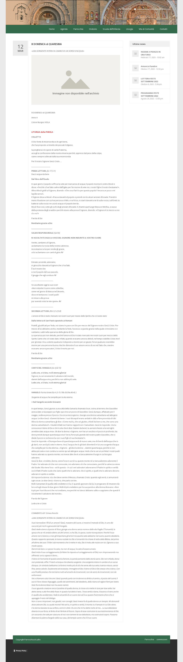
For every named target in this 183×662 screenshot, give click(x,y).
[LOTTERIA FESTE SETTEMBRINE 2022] (135, 80)
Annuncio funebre (149, 66)
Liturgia (129, 29)
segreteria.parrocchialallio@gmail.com (153, 9)
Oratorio (93, 29)
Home (52, 29)
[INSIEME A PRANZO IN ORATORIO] (135, 53)
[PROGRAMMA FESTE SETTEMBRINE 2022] (135, 95)
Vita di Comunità (146, 29)
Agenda (63, 29)
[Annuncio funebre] (135, 68)
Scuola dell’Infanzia (111, 29)
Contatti (163, 29)
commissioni (162, 639)
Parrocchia (78, 29)
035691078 (126, 9)
